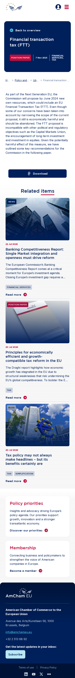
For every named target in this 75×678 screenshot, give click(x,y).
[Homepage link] (16, 7)
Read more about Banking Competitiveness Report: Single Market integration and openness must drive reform (37, 247)
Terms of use (26, 667)
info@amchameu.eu (19, 632)
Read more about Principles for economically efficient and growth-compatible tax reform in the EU (37, 350)
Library (36, 80)
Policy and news (22, 80)
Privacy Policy (48, 667)
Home (8, 80)
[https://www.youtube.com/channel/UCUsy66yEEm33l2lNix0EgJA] (33, 674)
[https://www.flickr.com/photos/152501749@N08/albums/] (49, 674)
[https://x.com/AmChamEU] (41, 674)
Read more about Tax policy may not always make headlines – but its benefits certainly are (37, 443)
